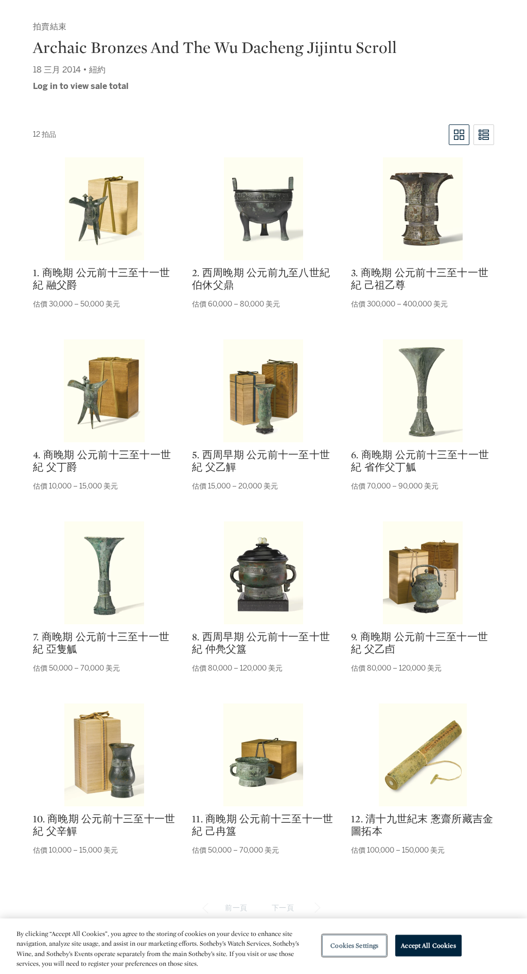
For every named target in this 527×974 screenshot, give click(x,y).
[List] (483, 134)
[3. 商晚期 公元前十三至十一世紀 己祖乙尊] (423, 208)
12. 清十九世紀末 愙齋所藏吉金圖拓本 (422, 825)
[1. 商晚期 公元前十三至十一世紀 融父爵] (104, 208)
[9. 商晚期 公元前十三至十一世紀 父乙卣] (423, 572)
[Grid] (459, 134)
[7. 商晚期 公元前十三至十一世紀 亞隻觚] (104, 572)
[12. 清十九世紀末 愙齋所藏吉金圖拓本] (423, 755)
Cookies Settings (354, 945)
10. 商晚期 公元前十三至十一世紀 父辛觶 (104, 825)
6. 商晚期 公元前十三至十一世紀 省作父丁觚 (420, 460)
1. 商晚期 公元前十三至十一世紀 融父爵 (101, 278)
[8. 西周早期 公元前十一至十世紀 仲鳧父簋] (263, 572)
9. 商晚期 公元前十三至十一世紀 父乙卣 (419, 642)
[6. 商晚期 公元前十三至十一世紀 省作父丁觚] (423, 390)
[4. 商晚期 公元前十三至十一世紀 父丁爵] (104, 390)
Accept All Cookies (428, 945)
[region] (263, 946)
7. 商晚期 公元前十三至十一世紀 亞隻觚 (101, 642)
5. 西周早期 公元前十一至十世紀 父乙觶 (261, 460)
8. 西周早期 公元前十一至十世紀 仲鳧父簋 (261, 642)
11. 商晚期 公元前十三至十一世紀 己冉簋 (262, 825)
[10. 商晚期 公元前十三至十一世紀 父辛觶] (104, 755)
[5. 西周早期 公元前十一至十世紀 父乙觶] (263, 390)
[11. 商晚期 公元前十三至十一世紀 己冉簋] (263, 755)
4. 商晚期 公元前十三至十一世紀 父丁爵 (102, 460)
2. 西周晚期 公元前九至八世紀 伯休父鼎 (261, 278)
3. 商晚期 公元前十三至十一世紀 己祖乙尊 (419, 278)
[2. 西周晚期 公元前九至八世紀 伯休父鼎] (263, 208)
